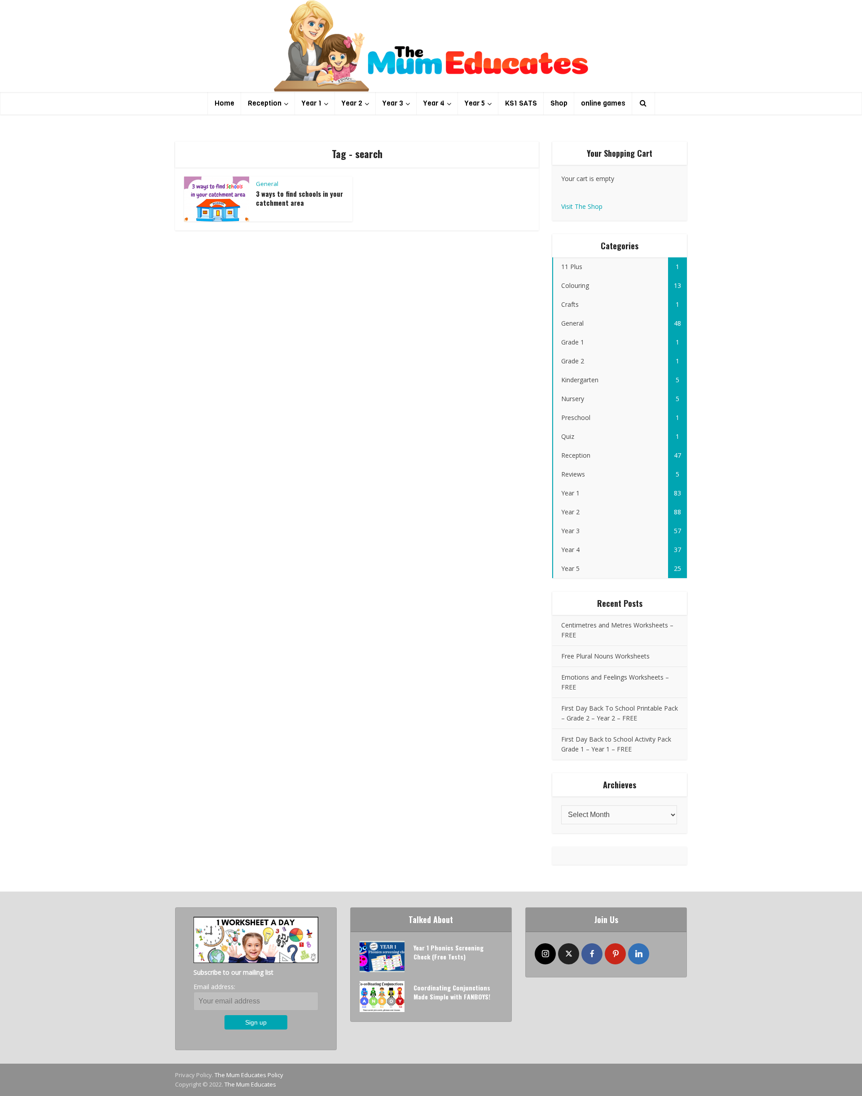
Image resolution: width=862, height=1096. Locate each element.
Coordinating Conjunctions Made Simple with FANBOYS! (451, 992)
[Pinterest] (615, 953)
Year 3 (393, 103)
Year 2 (352, 103)
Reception (264, 103)
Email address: (214, 986)
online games (603, 103)
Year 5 (475, 103)
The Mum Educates (250, 1084)
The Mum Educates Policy (249, 1075)
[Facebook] (592, 953)
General (267, 184)
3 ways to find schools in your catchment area (299, 198)
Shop (558, 103)
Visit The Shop (582, 206)
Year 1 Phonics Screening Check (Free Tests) (448, 952)
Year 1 (311, 103)
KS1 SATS (521, 103)
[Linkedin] (638, 953)
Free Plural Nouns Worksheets (605, 656)
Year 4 (433, 103)
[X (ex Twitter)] (568, 953)
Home (224, 103)
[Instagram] (545, 953)
